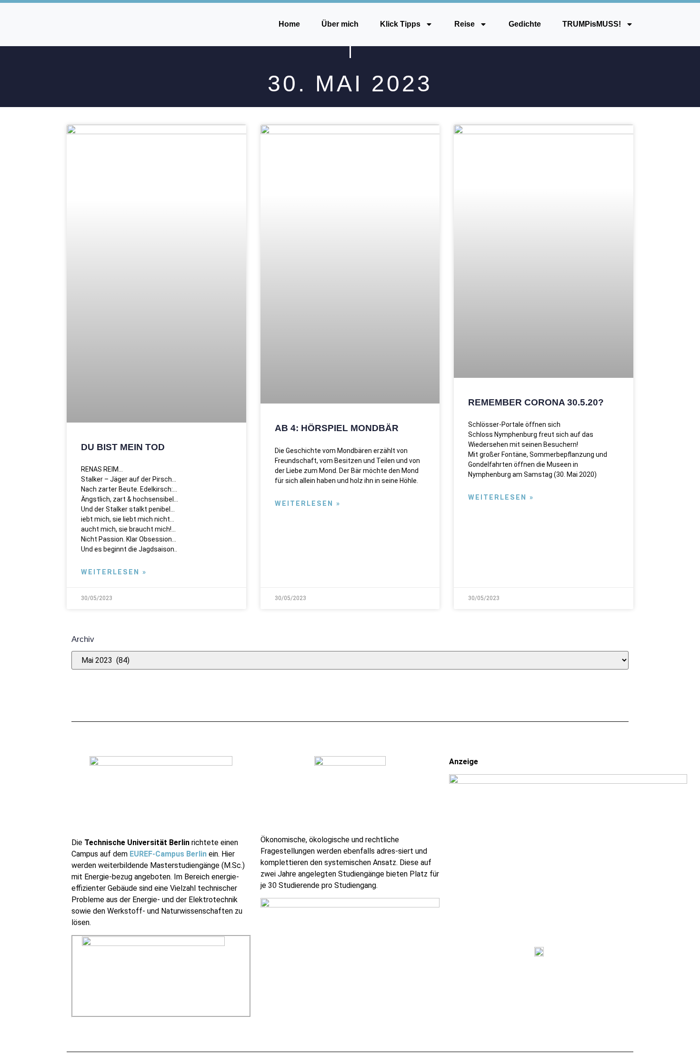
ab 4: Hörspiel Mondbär (337, 428)
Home (289, 24)
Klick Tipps (400, 24)
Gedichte (525, 24)
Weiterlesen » (114, 572)
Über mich (340, 24)
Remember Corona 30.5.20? (536, 402)
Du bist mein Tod (123, 447)
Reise (464, 24)
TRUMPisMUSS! (591, 24)
